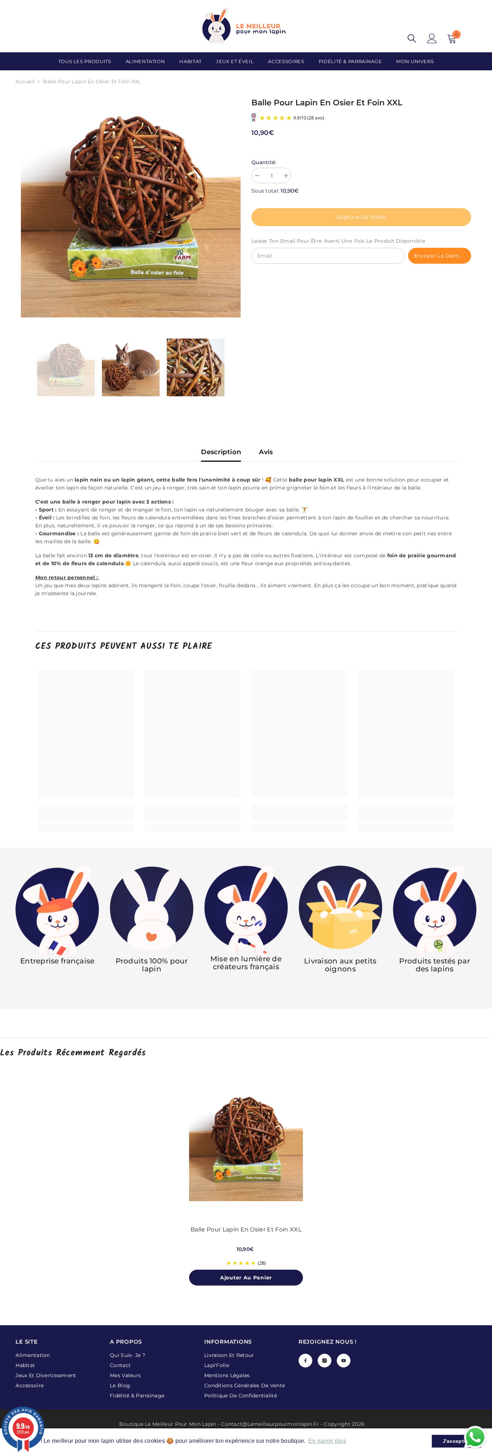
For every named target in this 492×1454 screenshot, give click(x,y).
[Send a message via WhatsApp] (475, 1437)
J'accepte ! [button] (456, 1441)
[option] (131, 207)
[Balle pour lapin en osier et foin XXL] (246, 1144)
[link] (86, 813)
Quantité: (264, 162)
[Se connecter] (432, 38)
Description (221, 452)
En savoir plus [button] (327, 1441)
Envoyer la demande (442, 255)
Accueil (25, 81)
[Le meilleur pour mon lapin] (151, 911)
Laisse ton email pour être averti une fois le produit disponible (338, 241)
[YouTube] (343, 1360)
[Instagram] (324, 1360)
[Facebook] (305, 1360)
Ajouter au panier (246, 1277)
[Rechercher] (412, 38)
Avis (266, 452)
